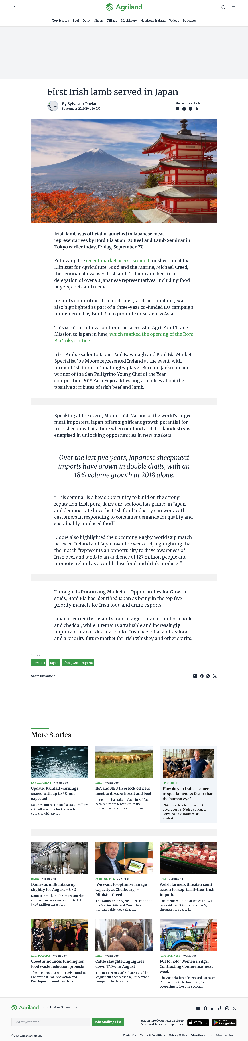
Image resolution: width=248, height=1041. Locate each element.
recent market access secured (117, 261)
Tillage (112, 20)
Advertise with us (201, 1035)
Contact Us (130, 1035)
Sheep (98, 20)
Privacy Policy (178, 1035)
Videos (174, 20)
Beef (76, 20)
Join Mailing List (108, 1022)
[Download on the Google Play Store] (224, 1022)
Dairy (87, 20)
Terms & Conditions (153, 1035)
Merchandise (224, 1035)
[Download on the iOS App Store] (198, 1022)
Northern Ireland (153, 20)
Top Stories (60, 20)
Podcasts (189, 20)
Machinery (129, 20)
